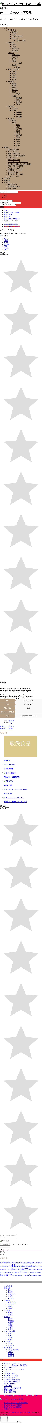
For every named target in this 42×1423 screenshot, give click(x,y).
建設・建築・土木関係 (15, 166)
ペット (6, 1371)
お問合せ (7, 182)
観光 (7, 1262)
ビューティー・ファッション (18, 162)
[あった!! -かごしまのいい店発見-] (12, 1399)
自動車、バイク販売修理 (16, 156)
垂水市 (14, 86)
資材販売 (39, 1262)
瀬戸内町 (19, 129)
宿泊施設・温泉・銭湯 (15, 174)
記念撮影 (16, 1262)
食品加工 (20, 1275)
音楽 (14, 1275)
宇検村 (18, 127)
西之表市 (15, 108)
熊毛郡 (14, 110)
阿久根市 (15, 57)
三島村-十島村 (20, 40)
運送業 (40, 1266)
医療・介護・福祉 (14, 160)
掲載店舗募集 (12, 184)
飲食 (31, 1275)
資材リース (34, 1262)
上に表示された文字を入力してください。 (15, 1244)
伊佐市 (14, 73)
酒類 (14, 1269)
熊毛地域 (11, 106)
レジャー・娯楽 (13, 176)
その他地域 (8, 1286)
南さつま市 (16, 48)
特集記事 (7, 178)
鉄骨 (30, 1269)
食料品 (27, 1275)
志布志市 (15, 90)
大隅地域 (11, 81)
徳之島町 (19, 135)
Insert (19, 1422)
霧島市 (14, 71)
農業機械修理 (21, 1266)
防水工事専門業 (15, 1272)
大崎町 (18, 94)
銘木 (39, 1269)
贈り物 (2, 1266)
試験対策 (29, 1262)
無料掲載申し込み (14, 186)
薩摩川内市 (16, 55)
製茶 (1, 1262)
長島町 (18, 67)
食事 (16, 1275)
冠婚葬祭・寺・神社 (15, 170)
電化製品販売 (37, 1272)
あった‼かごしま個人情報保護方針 (16, 1403)
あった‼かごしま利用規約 (13, 1405)
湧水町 (14, 79)
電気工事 (8, 1275)
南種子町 (19, 114)
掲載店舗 (7, 180)
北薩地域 (11, 53)
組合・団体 (12, 158)
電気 (1, 1275)
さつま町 (19, 63)
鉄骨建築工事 (35, 1269)
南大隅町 (19, 102)
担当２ (11, 721)
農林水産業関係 (13, 149)
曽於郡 (14, 92)
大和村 (18, 125)
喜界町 (18, 133)
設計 (20, 1262)
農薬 (27, 1266)
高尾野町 (35, 1275)
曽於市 (14, 88)
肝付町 (18, 104)
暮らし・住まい (13, 172)
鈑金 (17, 1269)
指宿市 (14, 46)
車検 (14, 1265)
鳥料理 (39, 1275)
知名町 (18, 143)
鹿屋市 (14, 83)
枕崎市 (14, 44)
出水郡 (14, 65)
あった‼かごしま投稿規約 (13, 1407)
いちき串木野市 (17, 36)
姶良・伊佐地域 (13, 69)
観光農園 (11, 1262)
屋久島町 (19, 116)
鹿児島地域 (12, 30)
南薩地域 (11, 42)
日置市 (14, 34)
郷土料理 (8, 1269)
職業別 (6, 147)
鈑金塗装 (24, 1269)
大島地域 (11, 118)
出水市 (14, 59)
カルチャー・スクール (15, 168)
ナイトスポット (13, 151)
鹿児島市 (15, 32)
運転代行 (35, 1266)
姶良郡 (14, 77)
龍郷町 (18, 131)
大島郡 (14, 123)
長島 (5, 1272)
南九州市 (15, 51)
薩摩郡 (14, 61)
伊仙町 (18, 139)
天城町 (18, 137)
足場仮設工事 (7, 1266)
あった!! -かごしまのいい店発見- (19, 19)
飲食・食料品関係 (14, 153)
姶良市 (14, 75)
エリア (6, 28)
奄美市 (14, 121)
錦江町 (18, 100)
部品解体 (2, 1269)
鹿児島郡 (15, 38)
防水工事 (9, 1272)
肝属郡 (14, 96)
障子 (22, 1272)
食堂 (23, 1275)
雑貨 (25, 1272)
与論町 (18, 145)
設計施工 (24, 1262)
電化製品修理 (31, 1272)
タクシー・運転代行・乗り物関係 (19, 164)
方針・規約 (12, 188)
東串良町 (19, 98)
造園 (31, 1266)
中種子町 (19, 112)
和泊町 (18, 141)
